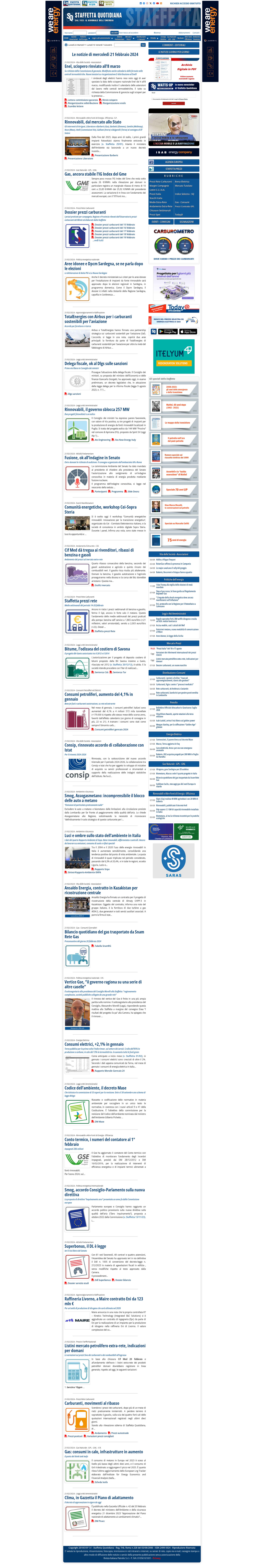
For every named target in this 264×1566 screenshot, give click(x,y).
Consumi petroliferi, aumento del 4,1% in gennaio (99, 696)
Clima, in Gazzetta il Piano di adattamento (99, 1497)
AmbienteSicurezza (196, 38)
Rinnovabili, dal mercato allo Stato (93, 122)
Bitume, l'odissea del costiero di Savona (97, 649)
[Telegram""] (144, 3)
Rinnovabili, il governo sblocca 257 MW (97, 409)
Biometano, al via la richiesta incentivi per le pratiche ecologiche (177, 817)
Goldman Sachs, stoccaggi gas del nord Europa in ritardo (176, 785)
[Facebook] (154, 3)
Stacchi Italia (156, 198)
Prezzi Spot (155, 214)
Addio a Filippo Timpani (165, 559)
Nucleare (181, 38)
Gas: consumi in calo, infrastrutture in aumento (104, 1451)
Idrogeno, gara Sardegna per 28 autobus (172, 769)
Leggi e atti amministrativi (101, 38)
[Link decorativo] (162, 68)
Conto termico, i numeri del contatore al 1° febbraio (100, 1141)
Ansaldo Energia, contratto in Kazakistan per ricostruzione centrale (101, 890)
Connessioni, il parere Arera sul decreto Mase (174, 739)
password (92, 33)
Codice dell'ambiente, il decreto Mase (95, 1088)
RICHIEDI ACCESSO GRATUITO (185, 3)
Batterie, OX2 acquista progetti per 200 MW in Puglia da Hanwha (177, 755)
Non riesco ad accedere (128, 32)
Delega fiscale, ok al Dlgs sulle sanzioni (96, 363)
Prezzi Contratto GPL (184, 206)
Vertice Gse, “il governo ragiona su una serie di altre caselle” (103, 984)
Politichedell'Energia (83, 38)
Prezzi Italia (155, 194)
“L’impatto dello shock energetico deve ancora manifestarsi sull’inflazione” (174, 598)
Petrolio (153, 38)
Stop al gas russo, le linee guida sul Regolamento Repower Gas (176, 592)
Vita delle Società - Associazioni (174, 554)
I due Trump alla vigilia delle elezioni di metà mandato (174, 586)
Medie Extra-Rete (158, 202)
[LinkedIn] (141, 3)
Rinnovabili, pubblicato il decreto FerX (171, 805)
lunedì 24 (72, 45)
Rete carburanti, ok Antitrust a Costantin (172, 689)
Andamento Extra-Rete (161, 206)
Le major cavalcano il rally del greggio (171, 568)
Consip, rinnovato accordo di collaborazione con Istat (104, 747)
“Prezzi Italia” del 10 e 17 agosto (169, 648)
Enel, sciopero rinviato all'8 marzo (92, 66)
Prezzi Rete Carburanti (161, 181)
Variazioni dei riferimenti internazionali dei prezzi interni (176, 653)
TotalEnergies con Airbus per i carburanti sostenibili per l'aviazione (98, 318)
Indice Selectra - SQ (184, 194)
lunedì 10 (91, 45)
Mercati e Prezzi (174, 643)
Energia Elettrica (174, 734)
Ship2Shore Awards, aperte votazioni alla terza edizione (174, 715)
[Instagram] (147, 3)
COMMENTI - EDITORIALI (173, 45)
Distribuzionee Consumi (141, 38)
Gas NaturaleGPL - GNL (171, 38)
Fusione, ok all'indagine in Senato (92, 457)
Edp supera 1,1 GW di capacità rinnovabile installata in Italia (177, 810)
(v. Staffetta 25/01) (112, 144)
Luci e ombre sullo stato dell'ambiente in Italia (103, 835)
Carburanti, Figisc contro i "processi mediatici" (175, 684)
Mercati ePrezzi (128, 38)
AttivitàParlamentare (119, 38)
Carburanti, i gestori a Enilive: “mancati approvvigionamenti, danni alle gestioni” (172, 679)
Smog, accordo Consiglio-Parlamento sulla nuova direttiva (105, 1192)
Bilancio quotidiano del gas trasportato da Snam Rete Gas (104, 934)
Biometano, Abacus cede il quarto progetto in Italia (176, 773)
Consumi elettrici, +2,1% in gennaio (94, 1044)
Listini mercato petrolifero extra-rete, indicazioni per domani (105, 1348)
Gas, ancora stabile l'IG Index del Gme (96, 174)
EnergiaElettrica (163, 38)
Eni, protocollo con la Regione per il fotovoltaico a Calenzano (176, 605)
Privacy (157, 1558)
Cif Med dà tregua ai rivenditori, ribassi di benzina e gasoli (99, 552)
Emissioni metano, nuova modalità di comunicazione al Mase (177, 630)
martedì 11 (81, 45)
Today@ (179, 214)
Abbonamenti (184, 32)
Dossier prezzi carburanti (85, 212)
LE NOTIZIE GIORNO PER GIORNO (174, 52)
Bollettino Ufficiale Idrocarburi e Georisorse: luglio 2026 (176, 709)
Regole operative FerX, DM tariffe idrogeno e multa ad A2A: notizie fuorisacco (176, 620)
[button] (66, 45)
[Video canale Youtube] (157, 3)
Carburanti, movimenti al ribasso (92, 1403)
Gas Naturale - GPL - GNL (174, 764)
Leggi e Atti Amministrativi (174, 613)
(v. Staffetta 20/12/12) (121, 664)
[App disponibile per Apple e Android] (174, 332)
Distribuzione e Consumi (174, 673)
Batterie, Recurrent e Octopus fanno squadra (174, 572)
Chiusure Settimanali (160, 210)
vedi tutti (98, 240)
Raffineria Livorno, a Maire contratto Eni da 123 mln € (104, 1301)
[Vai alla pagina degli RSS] (161, 3)
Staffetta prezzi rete (81, 601)
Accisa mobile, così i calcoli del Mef (170, 625)
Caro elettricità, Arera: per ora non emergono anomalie (174, 749)
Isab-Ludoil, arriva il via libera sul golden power (175, 720)
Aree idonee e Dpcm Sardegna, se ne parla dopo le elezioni (104, 266)
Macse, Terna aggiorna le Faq (168, 744)
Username (68, 33)
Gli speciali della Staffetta (162, 378)
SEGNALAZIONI (187, 222)
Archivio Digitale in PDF (186, 70)
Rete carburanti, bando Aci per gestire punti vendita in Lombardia (177, 694)
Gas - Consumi (182, 202)
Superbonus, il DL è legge (85, 1246)
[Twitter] (150, 3)
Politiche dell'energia (174, 579)
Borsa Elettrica (182, 181)
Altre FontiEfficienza (188, 38)
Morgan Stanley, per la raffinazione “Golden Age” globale (176, 725)
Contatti (196, 32)
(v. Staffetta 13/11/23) (134, 1217)
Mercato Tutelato (183, 185)
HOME (66, 38)
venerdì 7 (100, 45)
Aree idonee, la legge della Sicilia (169, 636)
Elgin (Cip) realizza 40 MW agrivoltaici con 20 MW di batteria (177, 800)
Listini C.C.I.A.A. (157, 189)
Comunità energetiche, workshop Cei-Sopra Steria (101, 509)
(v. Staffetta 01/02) (132, 1056)
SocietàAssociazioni (74, 38)
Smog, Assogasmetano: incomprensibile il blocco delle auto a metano (105, 797)
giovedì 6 (108, 45)
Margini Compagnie (159, 185)
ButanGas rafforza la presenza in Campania (173, 564)
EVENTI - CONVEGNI (161, 222)
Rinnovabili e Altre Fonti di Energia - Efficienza (174, 793)
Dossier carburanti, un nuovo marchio (171, 665)
